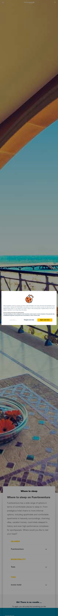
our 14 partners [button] (17, 305)
